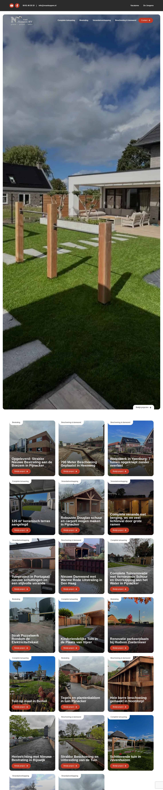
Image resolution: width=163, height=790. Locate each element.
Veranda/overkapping (102, 20)
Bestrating (84, 20)
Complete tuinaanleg (66, 20)
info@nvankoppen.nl (47, 5)
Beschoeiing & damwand (125, 20)
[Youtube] (11, 5)
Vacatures (135, 5)
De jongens (148, 5)
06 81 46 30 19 (28, 5)
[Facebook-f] (17, 5)
